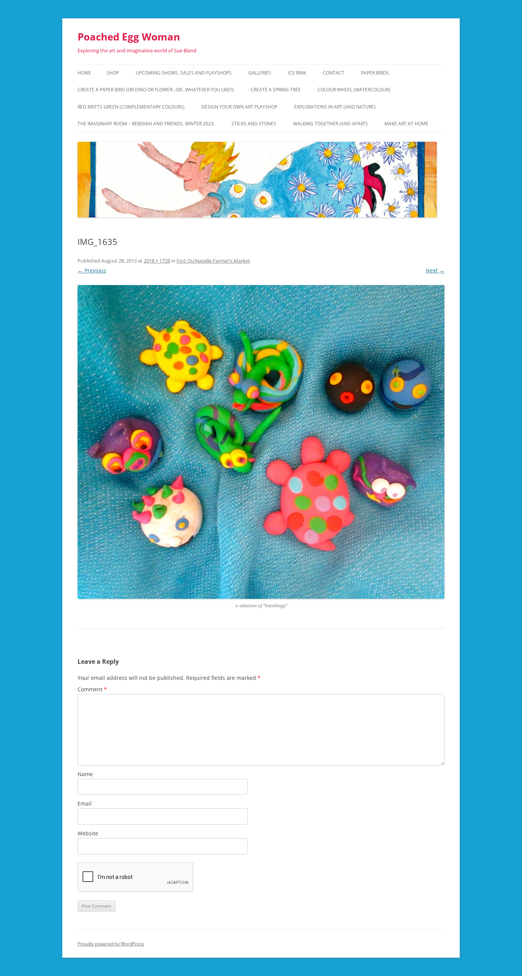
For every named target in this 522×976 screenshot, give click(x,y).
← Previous (92, 270)
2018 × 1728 (157, 260)
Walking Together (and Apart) (330, 123)
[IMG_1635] (261, 442)
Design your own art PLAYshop (239, 107)
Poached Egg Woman (129, 37)
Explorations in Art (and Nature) (335, 107)
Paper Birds (375, 73)
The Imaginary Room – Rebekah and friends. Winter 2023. (146, 123)
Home (84, 73)
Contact (333, 73)
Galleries (259, 73)
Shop (113, 73)
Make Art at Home (406, 123)
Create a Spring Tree (276, 89)
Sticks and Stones (254, 123)
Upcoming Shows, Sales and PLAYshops (184, 73)
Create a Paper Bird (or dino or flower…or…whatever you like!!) (156, 89)
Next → (435, 270)
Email (85, 803)
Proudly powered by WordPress (111, 943)
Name (85, 774)
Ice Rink (297, 73)
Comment (92, 689)
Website (88, 833)
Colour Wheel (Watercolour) (354, 89)
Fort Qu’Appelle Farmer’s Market (213, 260)
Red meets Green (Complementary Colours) (131, 107)
